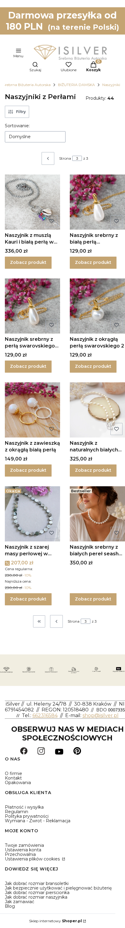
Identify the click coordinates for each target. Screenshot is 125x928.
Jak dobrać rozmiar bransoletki (37, 883)
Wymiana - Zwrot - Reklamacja (37, 820)
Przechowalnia (20, 854)
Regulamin (16, 811)
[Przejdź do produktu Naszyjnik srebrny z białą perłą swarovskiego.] (97, 202)
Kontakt (13, 778)
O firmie (13, 773)
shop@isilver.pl (101, 715)
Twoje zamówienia (24, 845)
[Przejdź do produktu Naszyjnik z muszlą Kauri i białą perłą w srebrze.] (32, 202)
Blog (10, 906)
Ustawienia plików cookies (33, 859)
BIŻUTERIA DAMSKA (76, 84)
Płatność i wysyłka (24, 807)
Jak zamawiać (19, 901)
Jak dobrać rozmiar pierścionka (37, 892)
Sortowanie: (17, 125)
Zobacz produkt (28, 262)
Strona (65, 158)
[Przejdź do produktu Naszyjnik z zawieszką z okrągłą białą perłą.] (32, 409)
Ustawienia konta (23, 850)
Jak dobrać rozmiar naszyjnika (36, 897)
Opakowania (18, 782)
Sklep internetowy (55, 921)
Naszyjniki (111, 84)
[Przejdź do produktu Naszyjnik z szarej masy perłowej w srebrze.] (32, 513)
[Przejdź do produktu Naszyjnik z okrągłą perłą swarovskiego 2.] (97, 306)
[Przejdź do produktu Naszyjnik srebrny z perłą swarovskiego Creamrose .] (32, 306)
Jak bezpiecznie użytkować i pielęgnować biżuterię (58, 888)
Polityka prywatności (27, 816)
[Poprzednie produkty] (56, 621)
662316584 (45, 715)
